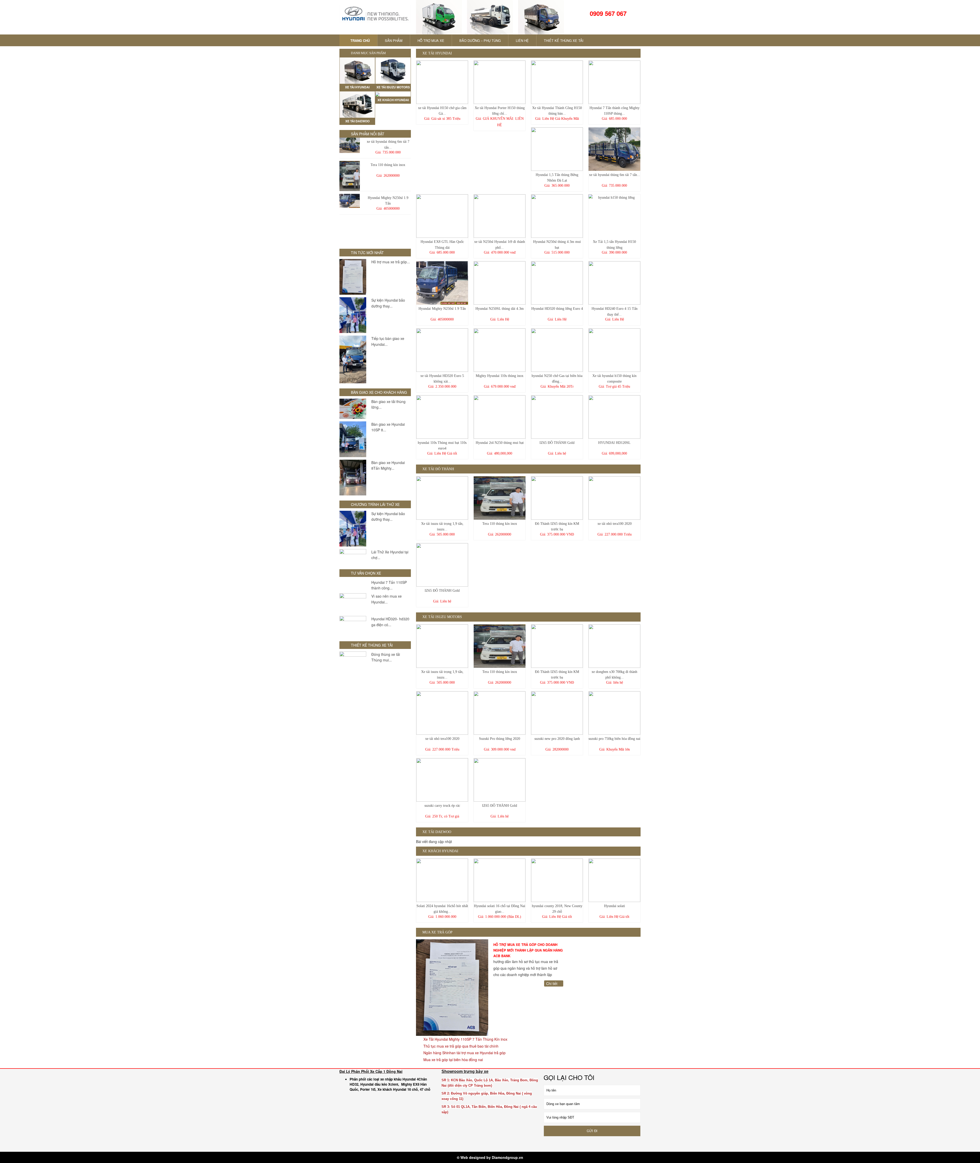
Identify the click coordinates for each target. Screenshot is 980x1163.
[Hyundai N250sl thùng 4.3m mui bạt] (557, 216)
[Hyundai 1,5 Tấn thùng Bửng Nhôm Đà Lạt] (557, 149)
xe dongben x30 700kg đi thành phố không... (614, 674)
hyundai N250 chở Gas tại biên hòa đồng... (557, 378)
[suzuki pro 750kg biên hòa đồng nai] (614, 713)
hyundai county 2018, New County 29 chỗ (557, 908)
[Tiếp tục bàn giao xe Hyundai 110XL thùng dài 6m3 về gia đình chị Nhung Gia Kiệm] (352, 359)
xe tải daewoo (436, 832)
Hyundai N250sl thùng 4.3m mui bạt (557, 244)
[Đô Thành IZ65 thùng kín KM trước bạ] (557, 498)
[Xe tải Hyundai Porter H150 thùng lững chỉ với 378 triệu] (499, 82)
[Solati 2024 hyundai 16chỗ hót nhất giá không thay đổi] (442, 880)
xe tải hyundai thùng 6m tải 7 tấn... (388, 144)
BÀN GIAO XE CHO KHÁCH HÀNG (379, 392)
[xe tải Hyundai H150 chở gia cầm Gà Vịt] (442, 82)
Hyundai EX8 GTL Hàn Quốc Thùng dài (442, 244)
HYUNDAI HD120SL (614, 443)
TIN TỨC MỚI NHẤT (367, 252)
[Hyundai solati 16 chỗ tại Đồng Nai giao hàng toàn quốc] (499, 880)
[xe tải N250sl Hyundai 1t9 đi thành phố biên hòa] (499, 216)
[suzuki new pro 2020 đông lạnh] (557, 713)
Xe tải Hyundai (436, 53)
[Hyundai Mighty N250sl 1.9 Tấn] (349, 201)
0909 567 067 (607, 13)
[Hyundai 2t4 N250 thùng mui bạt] (499, 417)
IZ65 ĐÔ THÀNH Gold (557, 443)
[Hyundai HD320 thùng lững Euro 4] (557, 283)
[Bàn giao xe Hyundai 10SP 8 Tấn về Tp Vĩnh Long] (352, 439)
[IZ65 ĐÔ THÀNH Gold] (557, 417)
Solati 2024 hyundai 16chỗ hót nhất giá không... (442, 908)
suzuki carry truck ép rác (442, 806)
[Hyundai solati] (614, 880)
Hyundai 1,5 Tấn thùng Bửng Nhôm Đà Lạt (557, 177)
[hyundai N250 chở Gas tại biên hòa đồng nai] (557, 350)
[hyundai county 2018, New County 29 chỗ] (557, 880)
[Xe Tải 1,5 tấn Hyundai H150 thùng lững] (614, 216)
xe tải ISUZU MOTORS (441, 617)
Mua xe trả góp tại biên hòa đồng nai (452, 1059)
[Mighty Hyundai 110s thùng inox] (499, 350)
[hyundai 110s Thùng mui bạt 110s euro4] (442, 417)
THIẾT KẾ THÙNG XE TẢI (563, 40)
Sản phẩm (393, 40)
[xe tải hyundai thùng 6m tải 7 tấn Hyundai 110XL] (349, 145)
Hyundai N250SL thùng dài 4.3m (499, 309)
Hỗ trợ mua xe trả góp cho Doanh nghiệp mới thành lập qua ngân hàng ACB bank (528, 950)
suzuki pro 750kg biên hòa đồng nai (614, 739)
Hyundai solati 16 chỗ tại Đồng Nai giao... (499, 908)
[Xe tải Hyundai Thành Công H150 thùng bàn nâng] (557, 82)
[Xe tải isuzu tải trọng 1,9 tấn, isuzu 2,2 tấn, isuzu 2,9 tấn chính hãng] (442, 498)
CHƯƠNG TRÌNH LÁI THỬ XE (375, 504)
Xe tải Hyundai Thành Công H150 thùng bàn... (557, 110)
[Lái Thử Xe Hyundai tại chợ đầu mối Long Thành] (352, 556)
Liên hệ (522, 40)
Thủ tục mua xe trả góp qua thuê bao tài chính (460, 1046)
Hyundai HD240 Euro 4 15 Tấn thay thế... (615, 311)
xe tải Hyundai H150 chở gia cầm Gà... (442, 110)
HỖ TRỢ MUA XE (431, 40)
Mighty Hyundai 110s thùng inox (499, 376)
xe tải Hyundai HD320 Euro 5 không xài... (442, 378)
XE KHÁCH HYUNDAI (439, 851)
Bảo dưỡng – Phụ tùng (480, 40)
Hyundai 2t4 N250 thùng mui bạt (500, 443)
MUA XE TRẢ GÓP (436, 932)
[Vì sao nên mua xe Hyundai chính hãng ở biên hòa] (352, 603)
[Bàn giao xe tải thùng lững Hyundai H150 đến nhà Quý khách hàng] (352, 409)
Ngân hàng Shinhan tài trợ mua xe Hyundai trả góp (464, 1052)
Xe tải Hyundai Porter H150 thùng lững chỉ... (500, 110)
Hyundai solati (614, 906)
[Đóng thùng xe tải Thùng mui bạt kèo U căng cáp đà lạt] (352, 661)
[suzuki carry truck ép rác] (442, 780)
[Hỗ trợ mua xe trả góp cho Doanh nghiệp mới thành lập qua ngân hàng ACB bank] (352, 277)
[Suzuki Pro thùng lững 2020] (499, 713)
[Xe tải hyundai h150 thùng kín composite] (614, 350)
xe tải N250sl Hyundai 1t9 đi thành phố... (499, 244)
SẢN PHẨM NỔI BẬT (367, 133)
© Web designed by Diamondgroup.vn (490, 1157)
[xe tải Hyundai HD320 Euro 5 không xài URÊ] (442, 350)
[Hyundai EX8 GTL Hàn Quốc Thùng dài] (442, 216)
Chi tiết (552, 983)
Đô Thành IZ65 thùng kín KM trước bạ (557, 526)
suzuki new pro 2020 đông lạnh (557, 739)
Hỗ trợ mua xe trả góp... (390, 261)
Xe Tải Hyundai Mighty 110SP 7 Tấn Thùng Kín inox (464, 1039)
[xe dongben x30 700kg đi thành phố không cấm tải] (614, 646)
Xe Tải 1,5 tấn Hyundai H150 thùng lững (614, 244)
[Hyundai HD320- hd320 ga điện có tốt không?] (352, 626)
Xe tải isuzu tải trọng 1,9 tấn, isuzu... (442, 526)
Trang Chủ (359, 40)
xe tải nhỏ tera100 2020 (614, 524)
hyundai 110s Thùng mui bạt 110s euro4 (442, 445)
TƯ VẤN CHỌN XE (366, 573)
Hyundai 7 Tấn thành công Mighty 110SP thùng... (615, 110)
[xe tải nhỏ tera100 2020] (614, 498)
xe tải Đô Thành (437, 469)
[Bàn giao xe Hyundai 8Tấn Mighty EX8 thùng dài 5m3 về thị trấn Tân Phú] (352, 477)
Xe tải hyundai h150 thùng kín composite (614, 378)
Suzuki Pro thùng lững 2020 (499, 739)
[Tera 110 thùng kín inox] (349, 176)
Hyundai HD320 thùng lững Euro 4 (557, 309)
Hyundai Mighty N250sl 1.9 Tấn (388, 200)
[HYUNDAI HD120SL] (614, 417)
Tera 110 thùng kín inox (388, 165)
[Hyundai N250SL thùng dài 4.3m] (499, 283)
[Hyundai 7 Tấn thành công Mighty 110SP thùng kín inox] (614, 82)
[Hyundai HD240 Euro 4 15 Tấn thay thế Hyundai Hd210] (614, 283)
